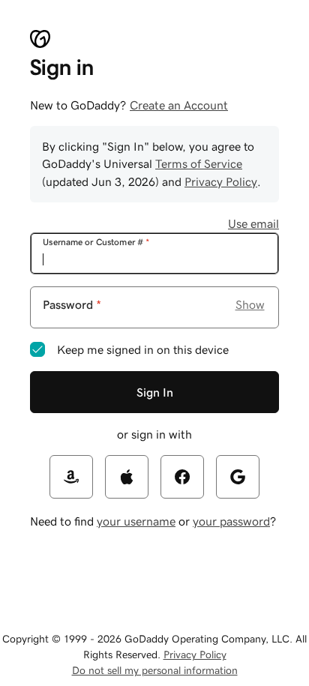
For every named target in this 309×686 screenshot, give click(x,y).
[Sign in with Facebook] (182, 477)
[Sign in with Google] (238, 477)
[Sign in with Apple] (126, 477)
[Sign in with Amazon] (71, 477)
